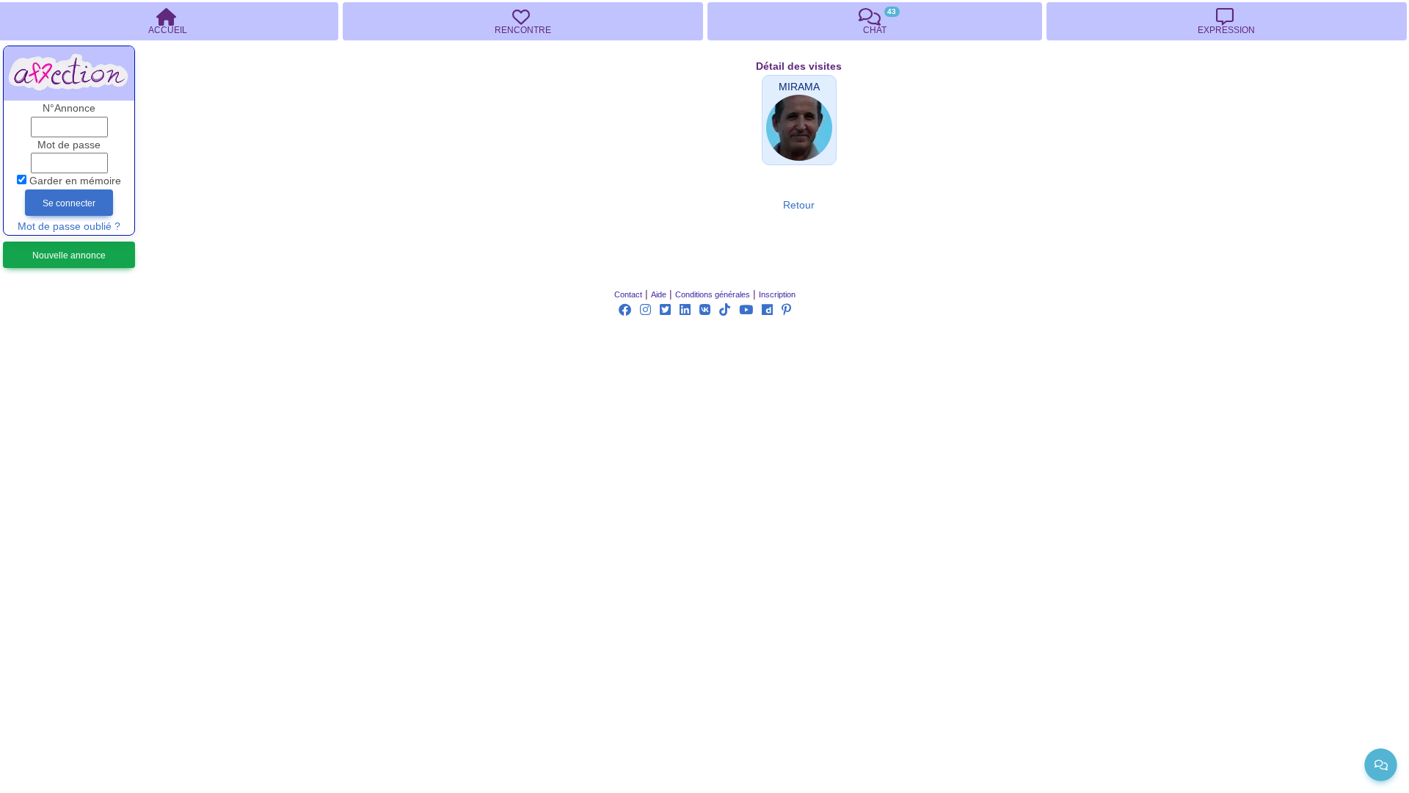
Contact (628, 294)
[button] (799, 87)
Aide (658, 294)
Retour (799, 205)
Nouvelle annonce (69, 255)
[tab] (522, 21)
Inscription (777, 294)
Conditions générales (712, 294)
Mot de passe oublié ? (69, 226)
